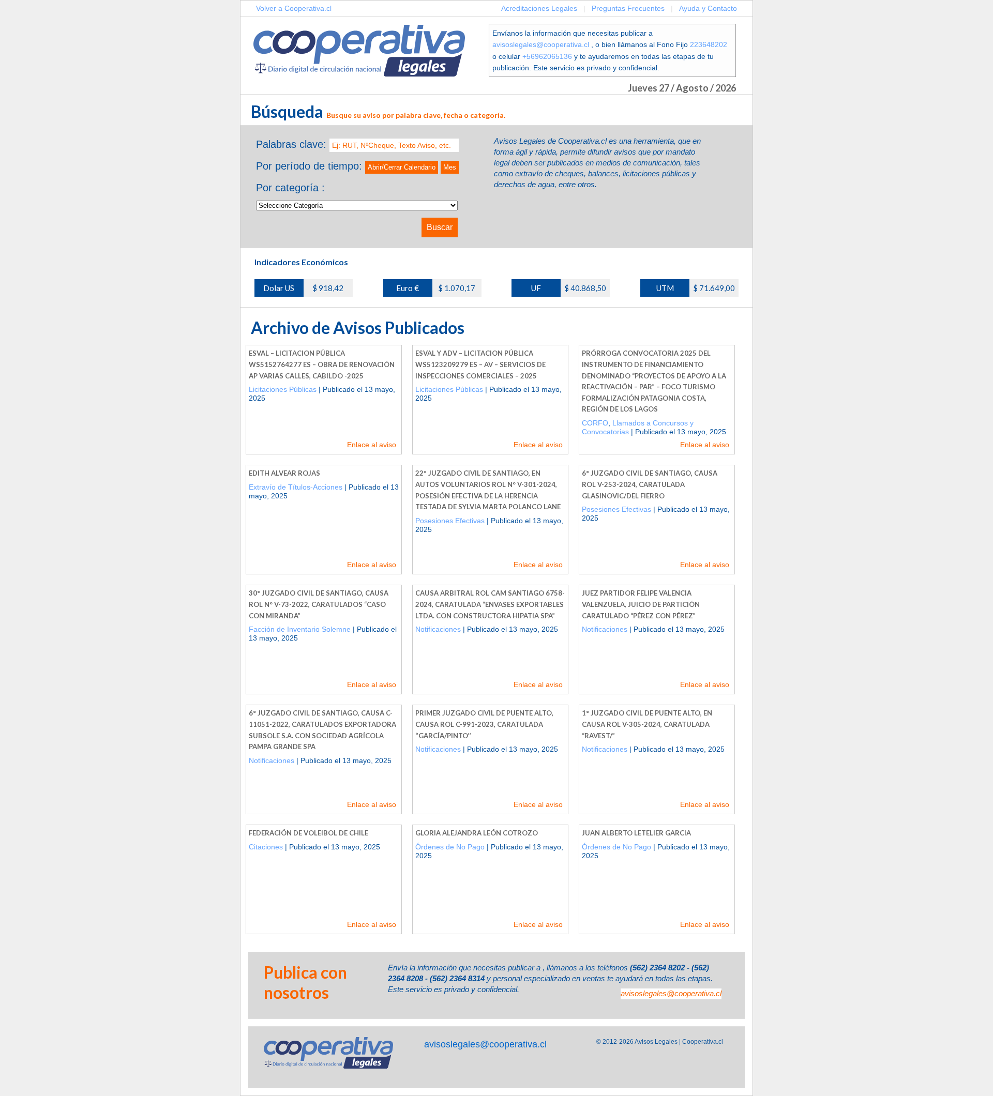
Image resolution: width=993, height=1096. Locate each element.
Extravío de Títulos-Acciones (295, 487)
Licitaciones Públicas (283, 389)
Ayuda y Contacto (708, 8)
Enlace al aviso (371, 444)
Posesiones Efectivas (450, 520)
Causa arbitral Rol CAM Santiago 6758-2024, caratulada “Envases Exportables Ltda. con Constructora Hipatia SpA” (490, 604)
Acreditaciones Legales (539, 8)
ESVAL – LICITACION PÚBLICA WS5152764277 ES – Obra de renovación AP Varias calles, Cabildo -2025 (322, 364)
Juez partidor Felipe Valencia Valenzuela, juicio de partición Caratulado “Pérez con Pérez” (641, 604)
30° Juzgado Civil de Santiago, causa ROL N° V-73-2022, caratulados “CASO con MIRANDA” (318, 604)
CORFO (595, 423)
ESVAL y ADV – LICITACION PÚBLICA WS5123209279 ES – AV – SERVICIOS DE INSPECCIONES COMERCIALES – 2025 (480, 364)
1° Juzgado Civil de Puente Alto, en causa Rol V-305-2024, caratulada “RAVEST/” (647, 724)
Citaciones (266, 847)
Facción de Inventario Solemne (300, 629)
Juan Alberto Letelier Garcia (636, 833)
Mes (449, 167)
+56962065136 (547, 56)
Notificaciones (438, 629)
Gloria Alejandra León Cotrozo (476, 833)
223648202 (708, 44)
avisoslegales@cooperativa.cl (540, 44)
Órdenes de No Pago (450, 847)
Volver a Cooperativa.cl (294, 8)
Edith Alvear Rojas (284, 473)
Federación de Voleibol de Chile (308, 833)
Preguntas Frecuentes (628, 8)
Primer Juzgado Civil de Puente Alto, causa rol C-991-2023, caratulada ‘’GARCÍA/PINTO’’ (484, 724)
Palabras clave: (291, 144)
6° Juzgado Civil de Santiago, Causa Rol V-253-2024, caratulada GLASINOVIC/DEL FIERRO (649, 484)
